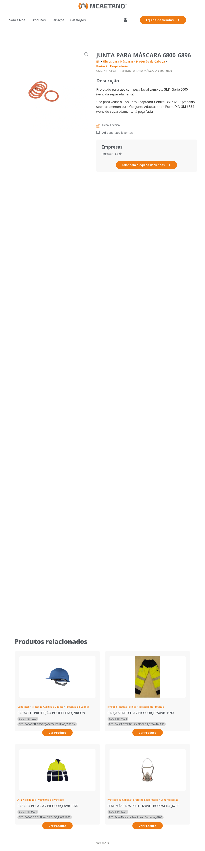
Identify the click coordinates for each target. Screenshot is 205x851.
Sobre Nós (17, 20)
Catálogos (78, 20)
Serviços (58, 20)
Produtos (38, 20)
